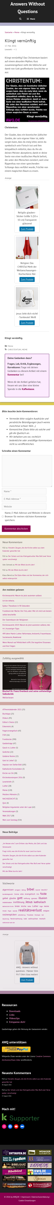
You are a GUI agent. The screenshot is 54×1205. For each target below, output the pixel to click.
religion (46, 910)
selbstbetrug (21, 915)
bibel (30, 889)
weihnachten (33, 919)
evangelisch (30, 894)
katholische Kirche (8, 906)
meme (25, 349)
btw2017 (44, 890)
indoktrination (7, 902)
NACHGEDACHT (9, 798)
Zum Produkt (28, 229)
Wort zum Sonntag (10, 820)
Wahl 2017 (7, 815)
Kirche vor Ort (8, 773)
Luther (5, 786)
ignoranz (34, 898)
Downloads (14, 1011)
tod (43, 915)
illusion (42, 898)
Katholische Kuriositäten (12, 769)
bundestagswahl (8, 894)
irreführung (18, 902)
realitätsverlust (30, 910)
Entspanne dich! (17, 1021)
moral (5, 911)
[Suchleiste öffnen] (20, 19)
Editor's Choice (8, 722)
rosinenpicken (10, 914)
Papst (9, 911)
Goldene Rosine (9, 756)
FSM (4, 735)
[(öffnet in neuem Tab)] (27, 209)
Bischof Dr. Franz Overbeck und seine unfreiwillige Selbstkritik (27, 692)
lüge (41, 906)
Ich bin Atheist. (8, 600)
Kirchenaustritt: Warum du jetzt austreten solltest (22, 595)
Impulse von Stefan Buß (12, 764)
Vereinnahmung (16, 919)
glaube (12, 898)
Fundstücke (7, 739)
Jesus (29, 902)
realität (15, 911)
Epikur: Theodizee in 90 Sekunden (16, 606)
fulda (43, 893)
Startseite (8, 32)
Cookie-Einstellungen (27, 1200)
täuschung (6, 919)
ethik (22, 894)
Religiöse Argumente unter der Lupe (17, 807)
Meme (16, 32)
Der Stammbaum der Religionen (15, 619)
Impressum (25, 1197)
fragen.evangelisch (10, 730)
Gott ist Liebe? (8, 760)
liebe (29, 906)
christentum (14, 349)
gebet (5, 898)
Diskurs (5, 718)
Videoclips (14, 1018)
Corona (16, 894)
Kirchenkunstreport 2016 (12, 777)
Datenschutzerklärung (40, 1197)
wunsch (42, 918)
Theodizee (30, 915)
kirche (23, 906)
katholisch (40, 902)
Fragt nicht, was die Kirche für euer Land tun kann (22, 851)
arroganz (17, 890)
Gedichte (6, 752)
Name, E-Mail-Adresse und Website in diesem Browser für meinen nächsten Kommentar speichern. (27, 516)
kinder (17, 906)
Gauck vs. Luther (9, 747)
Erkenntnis (7, 726)
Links (11, 1014)
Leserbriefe (7, 781)
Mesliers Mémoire (10, 794)
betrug (24, 890)
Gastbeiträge (8, 743)
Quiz (4, 803)
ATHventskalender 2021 (12, 709)
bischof (38, 890)
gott (19, 898)
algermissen (8, 889)
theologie (37, 915)
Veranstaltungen (9, 811)
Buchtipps (6, 713)
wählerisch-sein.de (9, 922)
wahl (25, 919)
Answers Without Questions (27, 7)
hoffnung (27, 898)
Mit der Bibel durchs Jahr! (25, 565)
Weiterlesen (8, 697)
